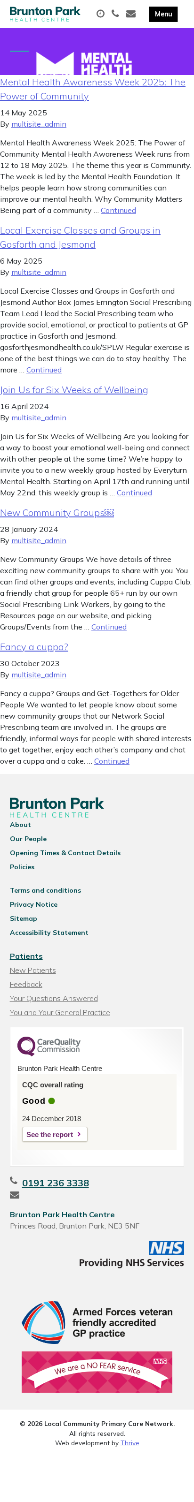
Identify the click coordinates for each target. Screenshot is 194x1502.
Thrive (130, 1443)
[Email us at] (132, 14)
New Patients (33, 970)
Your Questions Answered (54, 998)
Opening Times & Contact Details (65, 853)
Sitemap (23, 918)
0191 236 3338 (55, 1183)
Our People (28, 838)
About (20, 824)
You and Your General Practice (60, 1012)
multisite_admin (38, 124)
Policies (22, 867)
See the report (49, 1134)
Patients (26, 956)
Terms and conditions (45, 890)
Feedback (26, 984)
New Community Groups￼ (57, 512)
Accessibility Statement (49, 932)
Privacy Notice (33, 904)
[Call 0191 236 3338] (116, 14)
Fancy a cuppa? (34, 646)
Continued (118, 210)
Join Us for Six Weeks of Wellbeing (74, 389)
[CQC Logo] (49, 1054)
